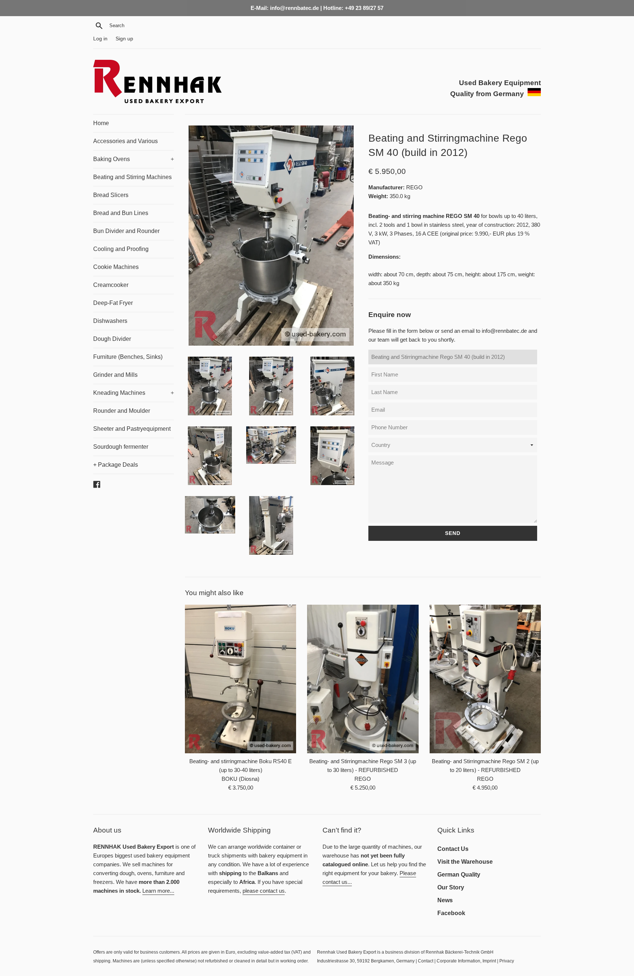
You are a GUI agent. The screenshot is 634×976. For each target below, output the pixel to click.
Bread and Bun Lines (120, 213)
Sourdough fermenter (120, 447)
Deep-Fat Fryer (113, 303)
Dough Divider (112, 339)
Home (101, 123)
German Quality (458, 874)
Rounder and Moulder (121, 411)
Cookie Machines (116, 267)
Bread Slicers (110, 195)
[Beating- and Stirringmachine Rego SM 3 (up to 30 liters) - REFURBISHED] (362, 679)
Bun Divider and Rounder (126, 231)
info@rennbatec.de (504, 331)
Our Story (450, 887)
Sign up (124, 38)
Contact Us (453, 849)
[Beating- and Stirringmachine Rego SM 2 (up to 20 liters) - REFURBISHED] (485, 679)
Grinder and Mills (115, 375)
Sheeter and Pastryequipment (132, 429)
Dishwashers (110, 321)
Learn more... (158, 891)
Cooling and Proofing (121, 249)
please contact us (264, 891)
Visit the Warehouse (465, 862)
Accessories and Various (125, 141)
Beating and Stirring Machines (132, 177)
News (445, 900)
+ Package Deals (115, 465)
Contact (425, 961)
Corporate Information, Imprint (466, 961)
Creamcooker (110, 285)
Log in (100, 38)
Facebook (451, 913)
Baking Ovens (133, 159)
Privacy (506, 961)
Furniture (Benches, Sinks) (128, 357)
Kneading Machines (133, 393)
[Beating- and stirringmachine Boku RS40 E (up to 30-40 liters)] (240, 679)
